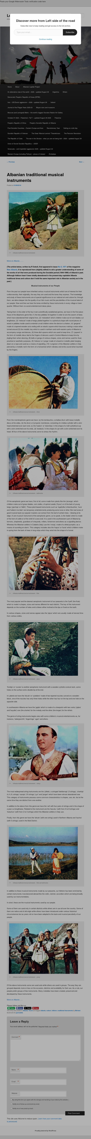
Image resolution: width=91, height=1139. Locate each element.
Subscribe (70, 32)
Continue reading (45, 39)
